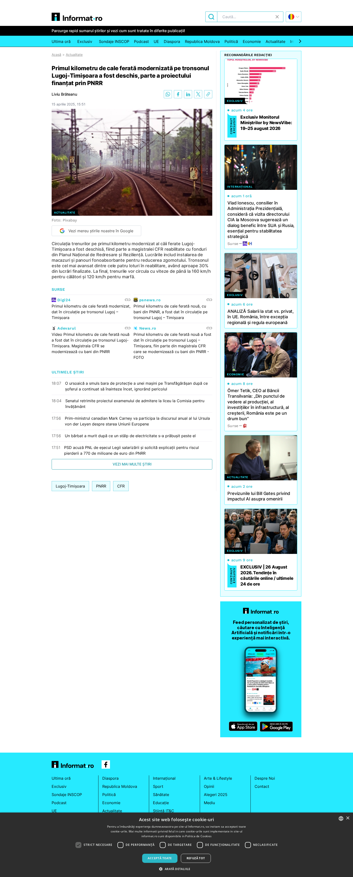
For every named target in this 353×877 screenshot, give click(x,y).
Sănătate (161, 794)
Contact (262, 786)
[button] (176, 868)
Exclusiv (84, 41)
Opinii (209, 786)
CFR (121, 486)
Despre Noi (265, 778)
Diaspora (172, 41)
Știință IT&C (163, 810)
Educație (161, 802)
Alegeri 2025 (215, 794)
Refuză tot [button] (196, 858)
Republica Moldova (202, 41)
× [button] (347, 818)
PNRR (101, 486)
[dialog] (176, 845)
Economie (252, 41)
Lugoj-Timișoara (70, 486)
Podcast (141, 41)
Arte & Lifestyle (218, 778)
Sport (158, 786)
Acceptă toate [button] (160, 858)
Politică (231, 41)
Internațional (164, 778)
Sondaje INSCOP (114, 41)
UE (156, 41)
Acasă (56, 54)
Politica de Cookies (198, 836)
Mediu (209, 802)
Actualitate (275, 41)
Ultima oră (61, 41)
